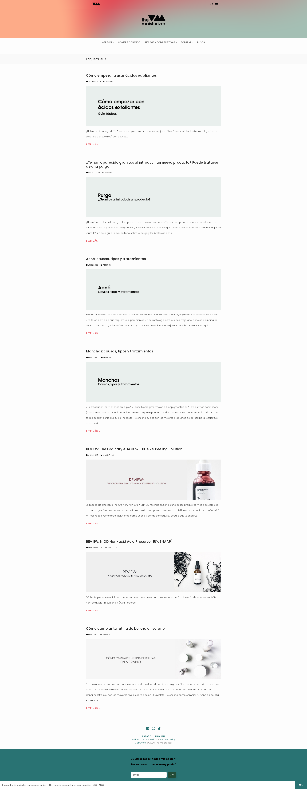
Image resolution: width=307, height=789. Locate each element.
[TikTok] (159, 728)
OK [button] (301, 785)
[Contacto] (148, 728)
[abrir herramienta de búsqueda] (212, 4)
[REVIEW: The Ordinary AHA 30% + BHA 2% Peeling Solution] (153, 480)
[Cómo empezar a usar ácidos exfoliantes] (153, 106)
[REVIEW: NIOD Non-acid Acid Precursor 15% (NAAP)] (153, 572)
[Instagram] (153, 728)
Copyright (140, 742)
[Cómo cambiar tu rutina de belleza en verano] (153, 659)
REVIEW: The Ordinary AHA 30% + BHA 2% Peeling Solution (134, 449)
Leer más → (93, 144)
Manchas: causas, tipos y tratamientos (119, 351)
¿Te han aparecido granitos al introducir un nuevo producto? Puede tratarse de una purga (152, 164)
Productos (112, 547)
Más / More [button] (98, 785)
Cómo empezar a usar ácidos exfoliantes (121, 75)
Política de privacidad (144, 739)
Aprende (109, 81)
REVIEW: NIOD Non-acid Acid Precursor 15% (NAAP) (129, 542)
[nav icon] (216, 5)
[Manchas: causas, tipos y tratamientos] (153, 382)
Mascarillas (108, 455)
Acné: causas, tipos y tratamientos (116, 259)
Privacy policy (167, 739)
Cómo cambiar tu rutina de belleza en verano (125, 629)
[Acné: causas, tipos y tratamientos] (153, 289)
